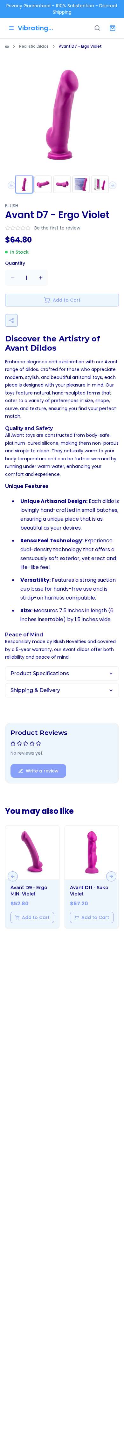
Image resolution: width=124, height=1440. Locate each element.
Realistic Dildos (34, 46)
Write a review (42, 771)
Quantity (15, 263)
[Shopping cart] (112, 28)
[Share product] (11, 320)
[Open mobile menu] (11, 28)
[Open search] (97, 28)
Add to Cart (66, 300)
